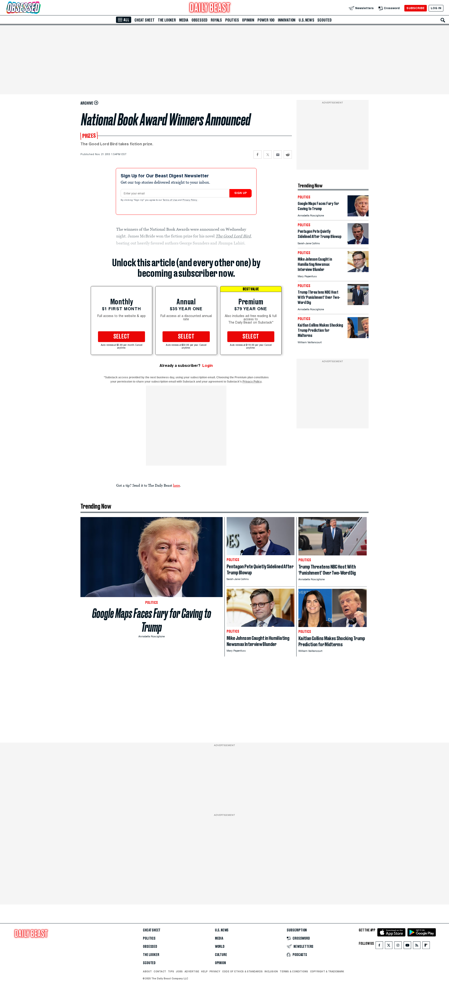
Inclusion (271, 971)
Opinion (248, 20)
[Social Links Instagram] (398, 946)
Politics (232, 20)
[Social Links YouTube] (407, 946)
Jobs (179, 971)
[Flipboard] (426, 946)
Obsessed (199, 20)
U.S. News (306, 20)
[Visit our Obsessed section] (38, 8)
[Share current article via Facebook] (257, 154)
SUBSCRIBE (415, 8)
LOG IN (436, 8)
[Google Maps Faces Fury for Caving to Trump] (358, 215)
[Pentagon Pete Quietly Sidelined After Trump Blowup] (358, 243)
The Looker (167, 20)
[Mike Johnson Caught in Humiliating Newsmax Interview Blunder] (358, 271)
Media (183, 20)
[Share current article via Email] (278, 154)
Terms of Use (170, 200)
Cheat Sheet (144, 20)
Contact (160, 971)
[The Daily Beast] (210, 8)
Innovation (286, 20)
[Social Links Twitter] (388, 946)
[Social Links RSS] (416, 946)
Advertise (192, 971)
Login (207, 365)
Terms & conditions (294, 971)
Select (121, 337)
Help (204, 971)
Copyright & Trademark (327, 971)
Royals (216, 20)
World (219, 946)
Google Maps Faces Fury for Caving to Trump (151, 620)
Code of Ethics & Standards (242, 971)
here (176, 485)
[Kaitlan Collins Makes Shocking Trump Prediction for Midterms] (358, 337)
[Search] (443, 20)
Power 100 (266, 20)
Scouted (324, 20)
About (147, 971)
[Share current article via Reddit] (288, 154)
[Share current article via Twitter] (268, 154)
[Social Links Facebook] (379, 946)
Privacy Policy (190, 200)
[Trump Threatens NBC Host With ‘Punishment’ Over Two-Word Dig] (358, 304)
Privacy (215, 971)
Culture (221, 955)
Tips (171, 971)
